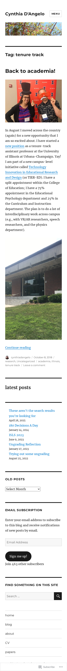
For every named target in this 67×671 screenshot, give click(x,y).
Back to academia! (30, 71)
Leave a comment (34, 365)
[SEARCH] (58, 596)
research (10, 361)
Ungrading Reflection (25, 444)
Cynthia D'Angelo (24, 13)
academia (44, 361)
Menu (56, 13)
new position (14, 146)
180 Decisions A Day (23, 425)
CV (7, 643)
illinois (56, 361)
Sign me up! (18, 556)
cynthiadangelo (20, 357)
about (9, 633)
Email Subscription (23, 510)
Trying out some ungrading (29, 454)
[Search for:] (29, 596)
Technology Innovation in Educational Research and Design (31, 172)
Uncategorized (26, 361)
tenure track (12, 365)
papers (10, 652)
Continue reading (18, 347)
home (9, 615)
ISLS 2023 (16, 435)
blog (8, 624)
